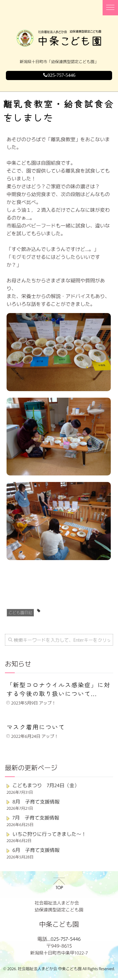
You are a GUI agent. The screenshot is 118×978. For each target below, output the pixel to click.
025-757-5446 (61, 75)
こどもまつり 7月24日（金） (45, 785)
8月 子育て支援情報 (35, 801)
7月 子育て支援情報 (35, 817)
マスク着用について (36, 727)
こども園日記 (20, 612)
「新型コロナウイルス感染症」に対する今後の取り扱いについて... (58, 689)
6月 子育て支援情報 (35, 850)
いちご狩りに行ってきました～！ (49, 834)
